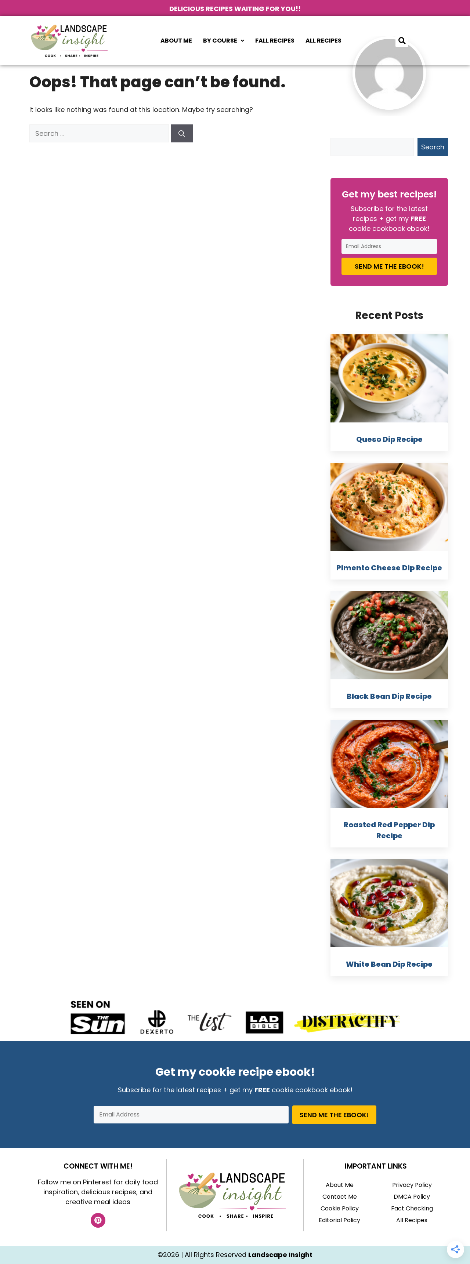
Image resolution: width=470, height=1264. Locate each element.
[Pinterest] (98, 1220)
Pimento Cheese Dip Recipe (389, 568)
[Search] (182, 133)
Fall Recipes (274, 40)
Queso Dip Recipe (389, 439)
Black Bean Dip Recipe (389, 696)
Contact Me (339, 1196)
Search (432, 147)
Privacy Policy (412, 1185)
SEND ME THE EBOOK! (389, 266)
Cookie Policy (340, 1208)
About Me (176, 40)
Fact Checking (412, 1208)
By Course (220, 40)
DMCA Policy (412, 1196)
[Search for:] (100, 133)
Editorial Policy (339, 1220)
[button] (224, 40)
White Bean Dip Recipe (389, 964)
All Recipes (323, 40)
